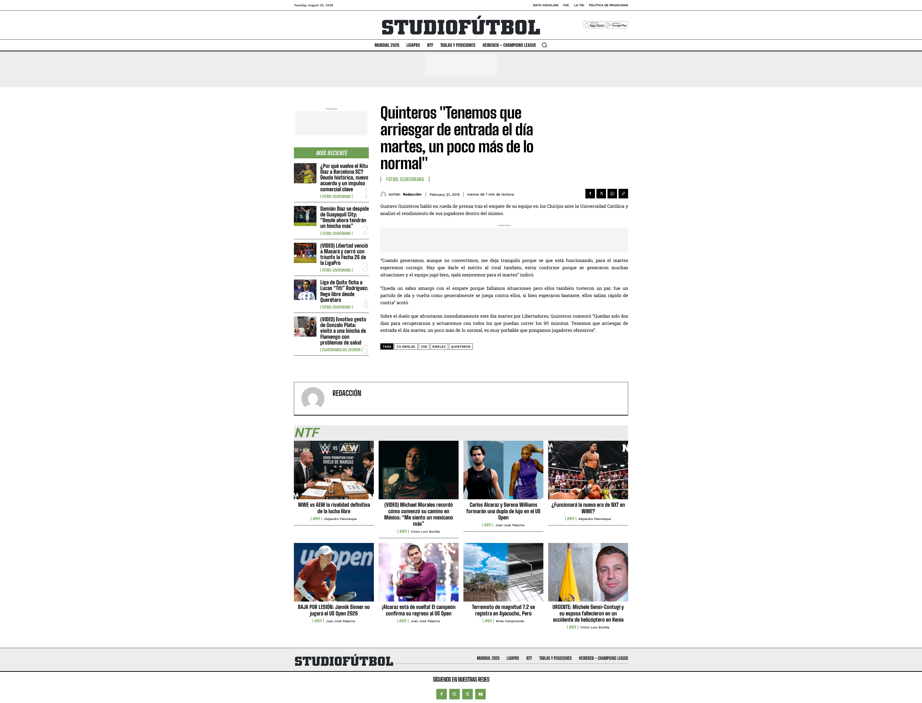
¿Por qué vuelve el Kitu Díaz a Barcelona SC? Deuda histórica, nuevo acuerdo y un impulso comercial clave (344, 177)
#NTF (316, 519)
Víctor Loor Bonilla (425, 531)
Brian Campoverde (510, 621)
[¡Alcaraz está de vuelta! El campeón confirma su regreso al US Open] (419, 575)
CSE (424, 346)
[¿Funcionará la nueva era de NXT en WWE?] (588, 473)
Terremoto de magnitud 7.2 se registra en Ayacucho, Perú (503, 610)
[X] (601, 193)
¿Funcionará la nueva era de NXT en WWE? (588, 507)
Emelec (439, 346)
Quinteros (461, 346)
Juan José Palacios (510, 525)
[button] (544, 45)
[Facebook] (590, 193)
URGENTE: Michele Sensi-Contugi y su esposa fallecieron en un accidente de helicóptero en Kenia (588, 613)
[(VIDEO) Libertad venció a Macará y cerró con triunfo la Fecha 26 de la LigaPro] (305, 253)
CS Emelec (406, 346)
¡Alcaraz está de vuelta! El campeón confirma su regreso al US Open (418, 610)
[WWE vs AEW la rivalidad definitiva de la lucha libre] (334, 473)
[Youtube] (480, 694)
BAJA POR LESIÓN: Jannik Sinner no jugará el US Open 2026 (334, 610)
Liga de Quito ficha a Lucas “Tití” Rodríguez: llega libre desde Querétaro (344, 291)
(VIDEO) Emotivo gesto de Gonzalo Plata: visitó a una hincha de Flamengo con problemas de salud (343, 331)
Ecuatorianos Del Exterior (341, 350)
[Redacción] (384, 194)
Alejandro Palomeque (340, 519)
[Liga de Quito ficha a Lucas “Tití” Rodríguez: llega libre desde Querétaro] (305, 290)
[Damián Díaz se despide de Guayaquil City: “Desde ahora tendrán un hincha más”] (305, 216)
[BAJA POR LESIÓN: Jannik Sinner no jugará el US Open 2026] (334, 575)
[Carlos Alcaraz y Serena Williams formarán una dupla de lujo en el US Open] (503, 473)
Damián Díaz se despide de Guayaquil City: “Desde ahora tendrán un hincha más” (344, 217)
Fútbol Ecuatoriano (336, 196)
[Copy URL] (623, 193)
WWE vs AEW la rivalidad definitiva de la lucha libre (334, 507)
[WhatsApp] (612, 193)
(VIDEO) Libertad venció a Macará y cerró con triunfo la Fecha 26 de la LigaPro (344, 254)
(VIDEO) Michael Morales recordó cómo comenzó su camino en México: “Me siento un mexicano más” (418, 514)
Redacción (412, 194)
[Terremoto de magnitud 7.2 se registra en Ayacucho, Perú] (503, 575)
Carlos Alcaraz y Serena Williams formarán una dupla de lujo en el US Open (503, 511)
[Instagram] (454, 694)
